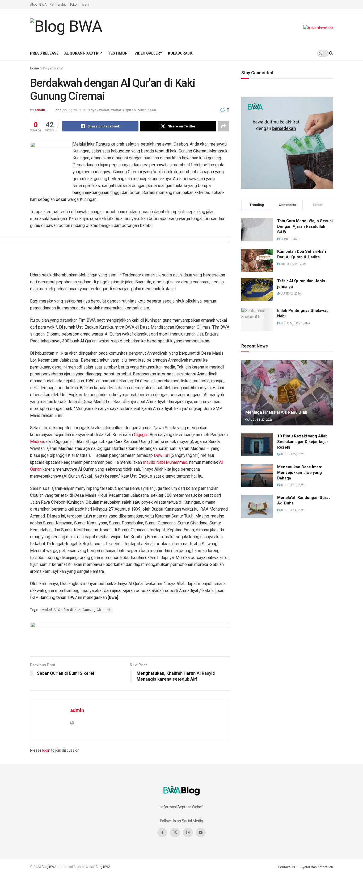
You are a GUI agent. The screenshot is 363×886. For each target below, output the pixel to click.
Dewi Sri (162, 455)
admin (40, 110)
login (46, 750)
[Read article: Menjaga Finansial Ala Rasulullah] (287, 393)
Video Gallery (148, 53)
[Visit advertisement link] (318, 28)
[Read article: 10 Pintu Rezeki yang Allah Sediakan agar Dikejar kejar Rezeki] (257, 444)
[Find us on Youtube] (201, 832)
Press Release (44, 53)
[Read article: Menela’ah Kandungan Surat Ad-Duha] (257, 506)
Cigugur (141, 434)
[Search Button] (331, 53)
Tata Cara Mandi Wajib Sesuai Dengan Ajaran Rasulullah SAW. (305, 226)
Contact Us (286, 867)
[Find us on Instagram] (188, 832)
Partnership (58, 4)
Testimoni (118, 53)
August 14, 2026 (292, 510)
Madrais (37, 441)
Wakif (86, 4)
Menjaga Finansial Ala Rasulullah (276, 412)
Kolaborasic (180, 53)
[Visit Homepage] (66, 28)
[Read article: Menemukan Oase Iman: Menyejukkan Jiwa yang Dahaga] (257, 475)
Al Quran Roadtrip (83, 53)
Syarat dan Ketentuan (317, 867)
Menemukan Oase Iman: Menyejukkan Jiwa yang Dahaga (299, 473)
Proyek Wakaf (53, 68)
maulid (149, 462)
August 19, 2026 (292, 485)
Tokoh (74, 4)
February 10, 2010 (67, 110)
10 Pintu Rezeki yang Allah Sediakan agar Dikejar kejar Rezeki (302, 442)
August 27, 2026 (260, 419)
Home (34, 68)
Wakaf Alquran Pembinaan (133, 110)
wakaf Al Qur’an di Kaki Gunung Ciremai (76, 610)
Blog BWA (49, 867)
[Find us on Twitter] (175, 832)
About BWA (38, 4)
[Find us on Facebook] (162, 832)
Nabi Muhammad (171, 462)
